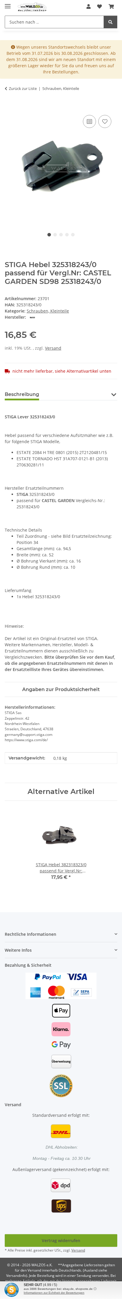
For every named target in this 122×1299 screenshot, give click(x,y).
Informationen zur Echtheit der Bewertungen (54, 1292)
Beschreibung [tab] (22, 394)
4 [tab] (67, 234)
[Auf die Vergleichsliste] (89, 121)
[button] (88, 6)
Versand (53, 348)
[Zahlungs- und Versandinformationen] (61, 985)
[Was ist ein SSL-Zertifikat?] (61, 1085)
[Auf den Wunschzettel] (104, 121)
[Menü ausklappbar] (8, 3)
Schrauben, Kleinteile (48, 311)
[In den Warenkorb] (9, 107)
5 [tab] (73, 234)
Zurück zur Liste (23, 88)
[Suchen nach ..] (110, 22)
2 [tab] (55, 234)
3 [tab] (61, 234)
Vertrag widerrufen (61, 1240)
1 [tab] (49, 234)
